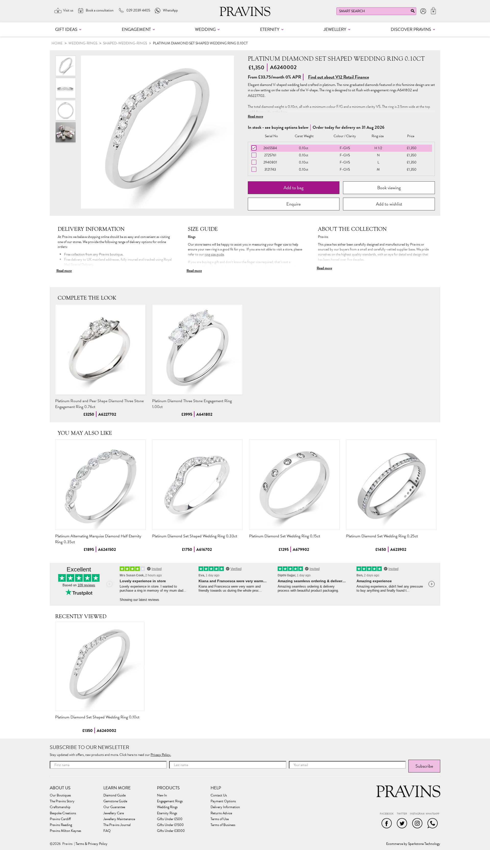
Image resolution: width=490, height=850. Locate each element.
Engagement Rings (170, 801)
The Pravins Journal (117, 825)
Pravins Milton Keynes (65, 830)
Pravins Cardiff (60, 819)
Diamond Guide (114, 795)
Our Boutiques (60, 795)
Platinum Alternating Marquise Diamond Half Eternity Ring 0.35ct (98, 539)
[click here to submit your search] (412, 12)
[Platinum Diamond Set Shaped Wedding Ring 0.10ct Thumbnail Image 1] (66, 88)
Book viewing (389, 187)
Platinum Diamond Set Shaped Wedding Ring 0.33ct (194, 536)
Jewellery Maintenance (119, 819)
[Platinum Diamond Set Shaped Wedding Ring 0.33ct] (197, 484)
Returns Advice (221, 813)
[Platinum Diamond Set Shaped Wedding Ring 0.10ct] (99, 666)
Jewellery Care (113, 813)
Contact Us (219, 795)
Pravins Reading (61, 825)
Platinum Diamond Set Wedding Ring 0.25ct (382, 536)
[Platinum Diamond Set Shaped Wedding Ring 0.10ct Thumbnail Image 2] (66, 110)
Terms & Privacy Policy (91, 843)
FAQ (107, 830)
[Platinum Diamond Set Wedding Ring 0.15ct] (294, 484)
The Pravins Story (62, 801)
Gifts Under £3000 (171, 830)
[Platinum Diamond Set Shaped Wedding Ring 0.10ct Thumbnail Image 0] (157, 132)
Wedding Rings (167, 807)
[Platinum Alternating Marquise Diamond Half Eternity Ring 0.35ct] (100, 484)
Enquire (293, 203)
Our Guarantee (114, 807)
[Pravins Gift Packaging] (66, 132)
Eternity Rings (167, 813)
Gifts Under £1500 (170, 825)
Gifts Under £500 (169, 819)
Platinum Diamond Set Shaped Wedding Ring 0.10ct (97, 717)
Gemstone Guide (115, 801)
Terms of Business (223, 825)
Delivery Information (225, 807)
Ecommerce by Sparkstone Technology (413, 843)
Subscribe (424, 766)
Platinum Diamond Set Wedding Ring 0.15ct (284, 536)
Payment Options (223, 801)
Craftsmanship (60, 807)
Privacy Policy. (161, 754)
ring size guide (214, 254)
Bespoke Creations (63, 813)
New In (162, 795)
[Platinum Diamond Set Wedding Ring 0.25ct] (391, 484)
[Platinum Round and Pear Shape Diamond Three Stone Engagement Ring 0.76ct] (100, 349)
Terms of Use (220, 819)
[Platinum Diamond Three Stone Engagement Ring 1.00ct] (197, 349)
